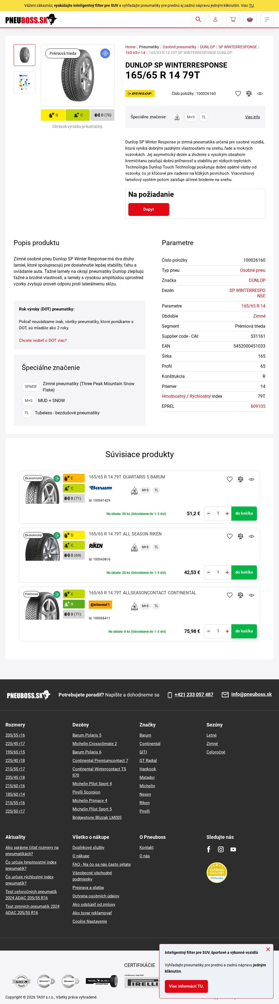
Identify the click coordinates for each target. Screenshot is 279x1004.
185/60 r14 (15, 794)
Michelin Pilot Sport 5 (92, 809)
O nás (145, 856)
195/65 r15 (15, 752)
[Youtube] (233, 849)
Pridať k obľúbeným (229, 479)
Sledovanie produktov (251, 479)
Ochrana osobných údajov (95, 896)
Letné (212, 735)
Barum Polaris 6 (86, 752)
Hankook (148, 769)
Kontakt (147, 847)
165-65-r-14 (135, 52)
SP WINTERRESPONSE (238, 47)
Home (130, 47)
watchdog (260, 93)
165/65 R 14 (253, 306)
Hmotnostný (174, 396)
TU (251, 5)
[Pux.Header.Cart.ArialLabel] (232, 19)
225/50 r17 (15, 811)
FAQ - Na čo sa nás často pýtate (101, 864)
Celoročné (216, 752)
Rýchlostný (200, 396)
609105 (258, 406)
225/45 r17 (15, 743)
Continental (150, 743)
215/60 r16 (15, 785)
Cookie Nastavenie (89, 921)
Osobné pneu (252, 270)
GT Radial (148, 760)
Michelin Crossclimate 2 (94, 743)
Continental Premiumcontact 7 (100, 760)
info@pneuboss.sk (251, 694)
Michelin (147, 785)
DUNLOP (207, 47)
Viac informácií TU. (186, 986)
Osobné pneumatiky (179, 47)
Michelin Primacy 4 (89, 800)
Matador (147, 777)
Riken (145, 802)
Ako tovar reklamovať (92, 912)
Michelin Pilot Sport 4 (92, 783)
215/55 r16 (15, 802)
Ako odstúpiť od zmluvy (93, 904)
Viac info (252, 117)
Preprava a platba (88, 887)
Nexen (145, 794)
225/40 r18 (15, 760)
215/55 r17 (15, 769)
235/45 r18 (15, 777)
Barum (145, 735)
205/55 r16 (15, 735)
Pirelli (145, 811)
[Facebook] (208, 849)
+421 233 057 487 (194, 694)
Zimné (259, 316)
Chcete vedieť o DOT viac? (43, 340)
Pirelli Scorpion (86, 792)
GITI (143, 752)
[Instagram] (221, 849)
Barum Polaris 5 (86, 735)
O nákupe (80, 856)
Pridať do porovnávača (240, 479)
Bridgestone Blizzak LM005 (97, 817)
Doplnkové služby (88, 847)
